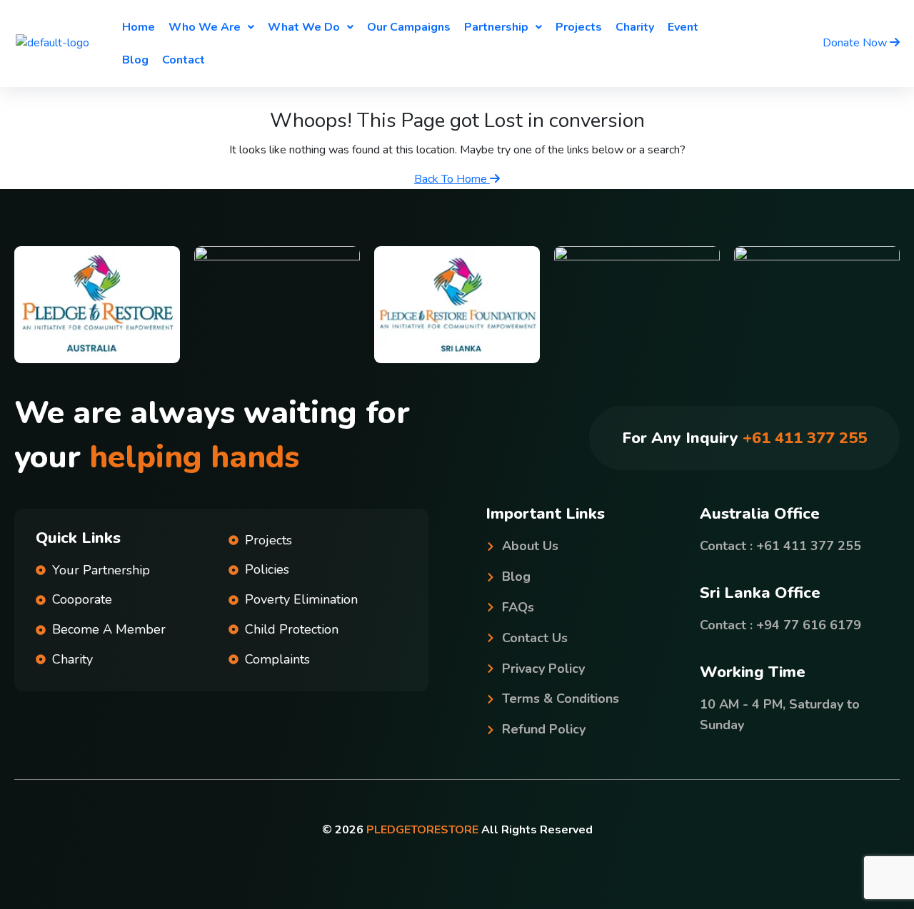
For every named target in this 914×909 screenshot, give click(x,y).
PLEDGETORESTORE (422, 830)
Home (138, 27)
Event (683, 27)
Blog (135, 60)
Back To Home (452, 179)
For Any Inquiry (744, 438)
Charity (635, 27)
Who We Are (205, 27)
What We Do (304, 27)
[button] (211, 27)
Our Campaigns (409, 27)
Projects (579, 27)
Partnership (496, 27)
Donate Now (856, 43)
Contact (183, 60)
